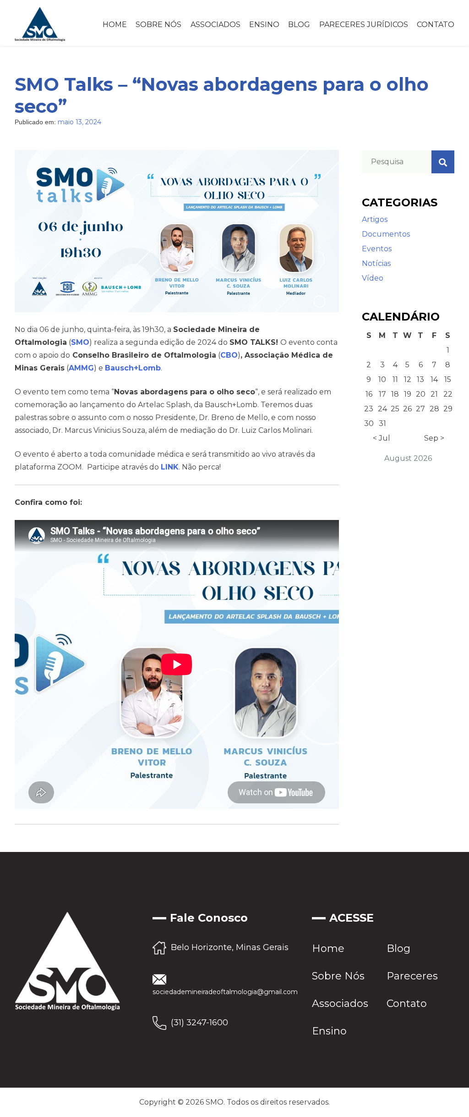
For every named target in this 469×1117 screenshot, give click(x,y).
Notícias (376, 263)
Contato (435, 24)
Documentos (386, 234)
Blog (299, 24)
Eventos (377, 248)
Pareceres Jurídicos (363, 24)
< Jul (381, 438)
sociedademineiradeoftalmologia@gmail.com (225, 992)
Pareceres (412, 976)
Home (115, 24)
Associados (215, 24)
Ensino (264, 24)
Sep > (434, 438)
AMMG (81, 368)
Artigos (374, 219)
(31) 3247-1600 (199, 1022)
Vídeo (372, 278)
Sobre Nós (158, 24)
